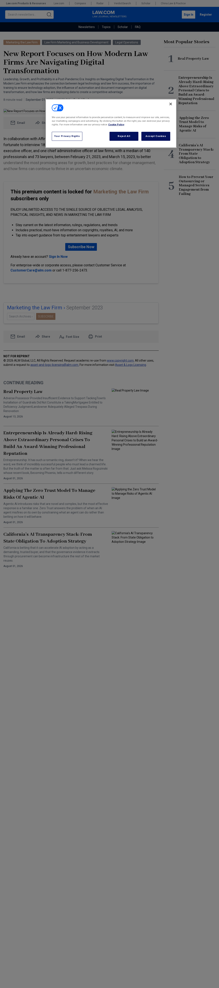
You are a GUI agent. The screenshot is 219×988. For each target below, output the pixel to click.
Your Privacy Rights (67, 136)
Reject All (124, 136)
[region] (111, 123)
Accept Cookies (156, 136)
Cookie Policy (116, 124)
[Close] (170, 104)
